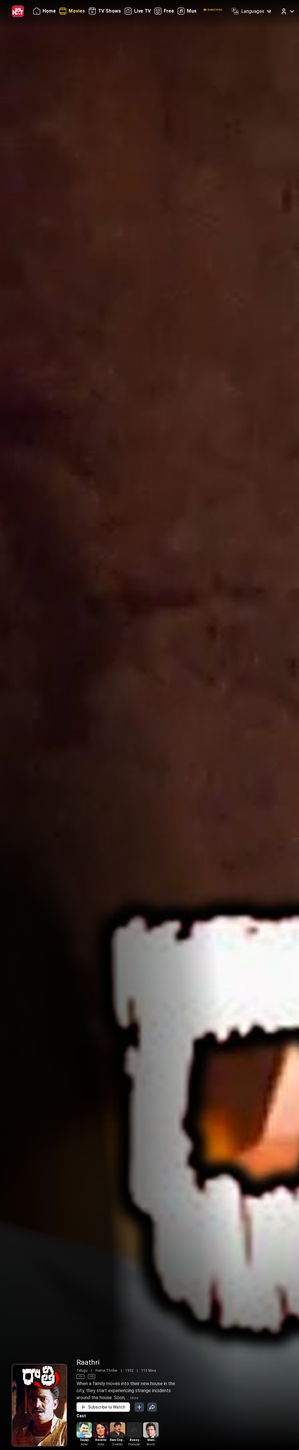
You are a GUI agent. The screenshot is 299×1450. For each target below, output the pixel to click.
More (134, 1398)
